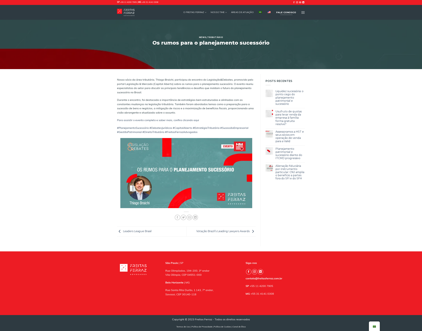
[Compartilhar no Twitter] (183, 217)
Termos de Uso (183, 327)
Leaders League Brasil (137, 231)
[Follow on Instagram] (297, 2)
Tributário (215, 37)
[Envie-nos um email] (300, 2)
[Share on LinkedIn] (195, 217)
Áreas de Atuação (242, 12)
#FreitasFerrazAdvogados (181, 132)
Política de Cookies (222, 327)
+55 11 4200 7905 (128, 2)
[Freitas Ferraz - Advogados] (126, 12)
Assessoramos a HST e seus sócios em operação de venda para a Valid (289, 136)
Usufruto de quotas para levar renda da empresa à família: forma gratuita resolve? (288, 118)
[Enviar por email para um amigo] (189, 217)
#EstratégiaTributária (206, 128)
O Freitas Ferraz (193, 12)
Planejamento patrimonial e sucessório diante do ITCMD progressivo (288, 153)
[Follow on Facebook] (294, 2)
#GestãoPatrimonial (129, 132)
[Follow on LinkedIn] (303, 2)
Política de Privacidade (202, 327)
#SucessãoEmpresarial (234, 128)
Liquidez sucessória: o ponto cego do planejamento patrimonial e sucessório (289, 97)
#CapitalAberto (182, 128)
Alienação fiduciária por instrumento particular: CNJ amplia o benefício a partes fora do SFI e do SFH (289, 172)
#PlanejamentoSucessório (133, 128)
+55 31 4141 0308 (150, 2)
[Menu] (303, 12)
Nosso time (218, 12)
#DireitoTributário (153, 132)
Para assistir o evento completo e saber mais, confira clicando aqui (158, 120)
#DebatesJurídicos (161, 128)
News (203, 37)
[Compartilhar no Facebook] (177, 217)
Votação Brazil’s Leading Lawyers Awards (223, 231)
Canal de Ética (239, 327)
